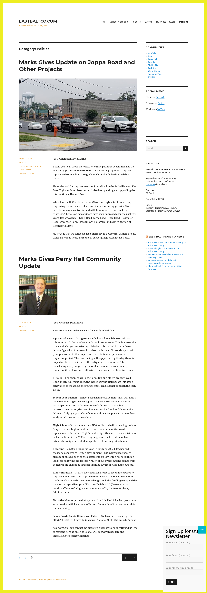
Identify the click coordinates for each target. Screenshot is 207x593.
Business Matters (165, 21)
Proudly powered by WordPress (53, 579)
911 (104, 21)
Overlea (151, 77)
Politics (183, 21)
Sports (137, 21)
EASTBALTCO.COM (38, 21)
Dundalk (152, 53)
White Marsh (154, 71)
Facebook (160, 97)
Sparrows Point (155, 74)
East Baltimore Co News (166, 236)
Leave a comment (27, 173)
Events (148, 21)
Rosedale (152, 62)
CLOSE (201, 530)
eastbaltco (150, 184)
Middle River (154, 65)
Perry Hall (152, 59)
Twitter (161, 103)
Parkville (152, 68)
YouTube (161, 109)
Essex (150, 56)
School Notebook (119, 21)
